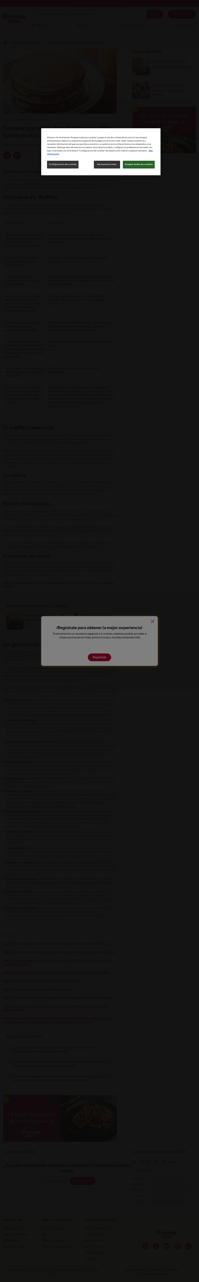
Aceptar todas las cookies (139, 164)
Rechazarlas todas (107, 164)
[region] (101, 151)
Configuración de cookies (63, 164)
